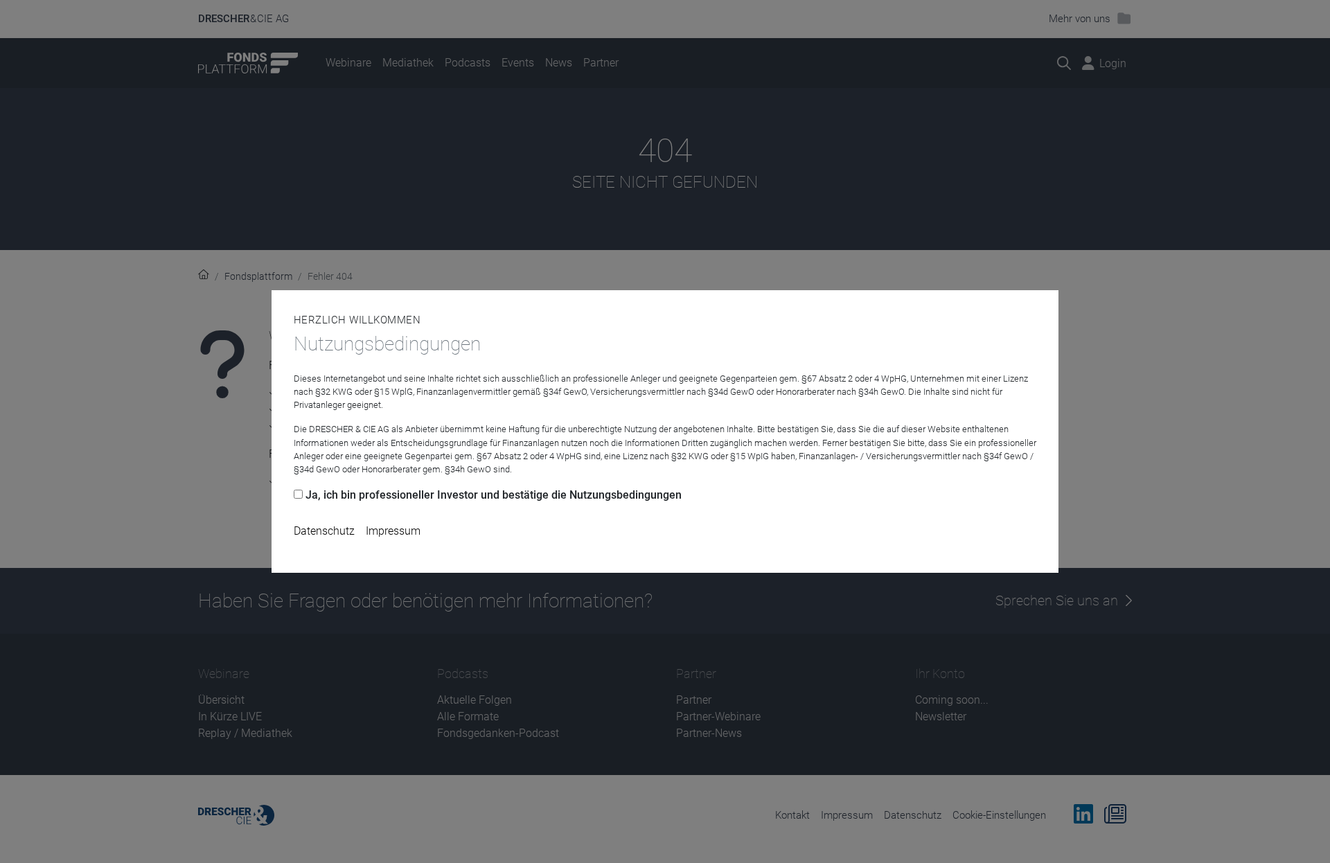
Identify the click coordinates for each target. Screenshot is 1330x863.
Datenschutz (324, 530)
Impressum (393, 530)
